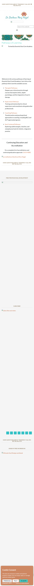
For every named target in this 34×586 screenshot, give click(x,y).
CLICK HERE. (27, 152)
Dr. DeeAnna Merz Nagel (17, 16)
